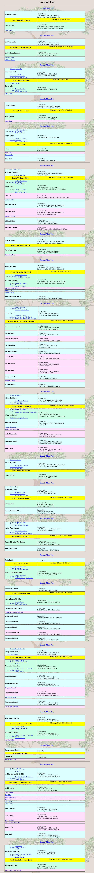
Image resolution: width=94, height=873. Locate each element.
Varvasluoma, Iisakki (17, 769)
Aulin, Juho (14, 487)
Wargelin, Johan (16, 410)
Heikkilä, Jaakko (16, 131)
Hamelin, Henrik (16, 69)
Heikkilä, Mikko (21, 130)
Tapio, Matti (15, 83)
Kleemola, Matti (9, 292)
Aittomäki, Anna (16, 778)
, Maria (18, 663)
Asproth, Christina (22, 310)
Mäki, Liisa (8, 799)
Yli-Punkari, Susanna (17, 175)
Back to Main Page (47, 8)
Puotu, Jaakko (20, 89)
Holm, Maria (8, 121)
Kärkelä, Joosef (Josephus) (25, 669)
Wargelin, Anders (21, 307)
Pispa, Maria (8, 152)
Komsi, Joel (19, 602)
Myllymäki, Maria (21, 604)
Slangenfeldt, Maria (10, 688)
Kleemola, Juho (9, 290)
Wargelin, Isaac (16, 308)
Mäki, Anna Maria (10, 797)
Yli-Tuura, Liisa (21, 77)
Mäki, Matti (8, 801)
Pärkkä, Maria (20, 133)
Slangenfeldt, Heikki (17, 649)
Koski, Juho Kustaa (10, 427)
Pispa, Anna (14, 285)
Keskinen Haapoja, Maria (19, 418)
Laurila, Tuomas (21, 138)
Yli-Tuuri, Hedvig (10, 216)
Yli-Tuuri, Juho (9, 57)
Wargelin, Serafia (10, 380)
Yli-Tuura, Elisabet (17, 76)
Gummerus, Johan (21, 315)
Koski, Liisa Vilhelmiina (12, 429)
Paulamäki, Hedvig (10, 255)
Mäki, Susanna (9, 792)
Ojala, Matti (8, 30)
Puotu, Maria (15, 90)
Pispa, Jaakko (9, 155)
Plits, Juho (8, 795)
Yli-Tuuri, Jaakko (10, 60)
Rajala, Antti (20, 660)
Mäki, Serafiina (9, 820)
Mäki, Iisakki (8, 803)
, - (11, 596)
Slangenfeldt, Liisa (10, 759)
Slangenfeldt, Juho (10, 697)
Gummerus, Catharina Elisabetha (21, 317)
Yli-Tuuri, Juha (16, 169)
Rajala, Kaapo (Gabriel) (19, 661)
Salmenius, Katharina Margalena (26, 318)
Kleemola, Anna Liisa (11, 288)
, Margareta (14, 654)
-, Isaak (18, 74)
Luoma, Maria (15, 670)
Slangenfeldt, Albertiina (12, 706)
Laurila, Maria (15, 140)
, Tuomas (18, 768)
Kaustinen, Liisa (21, 91)
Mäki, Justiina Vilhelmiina (12, 822)
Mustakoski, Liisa (10, 740)
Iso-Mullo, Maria (21, 141)
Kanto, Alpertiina (16, 603)
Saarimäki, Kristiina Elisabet (13, 870)
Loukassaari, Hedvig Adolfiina (14, 612)
